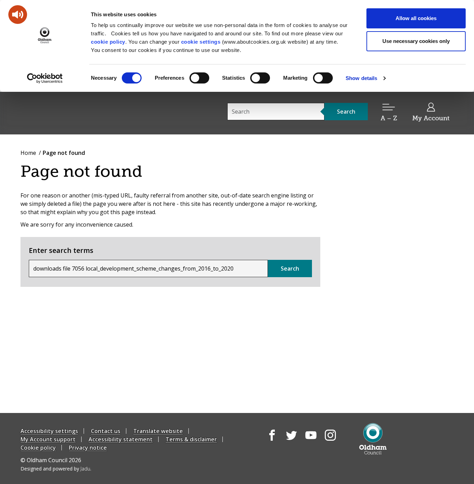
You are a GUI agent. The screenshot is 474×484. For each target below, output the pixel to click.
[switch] (199, 77)
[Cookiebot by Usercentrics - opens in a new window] (45, 78)
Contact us (105, 431)
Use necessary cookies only (416, 41)
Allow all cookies (416, 18)
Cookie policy (38, 447)
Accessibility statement (120, 439)
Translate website (158, 431)
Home (28, 153)
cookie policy (108, 42)
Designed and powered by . (55, 468)
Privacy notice (88, 447)
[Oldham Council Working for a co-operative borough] (82, 112)
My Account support (48, 439)
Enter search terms (61, 250)
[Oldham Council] (372, 438)
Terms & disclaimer (191, 439)
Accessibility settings (49, 431)
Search (290, 268)
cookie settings (201, 42)
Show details (361, 78)
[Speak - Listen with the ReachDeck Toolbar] (17, 14)
